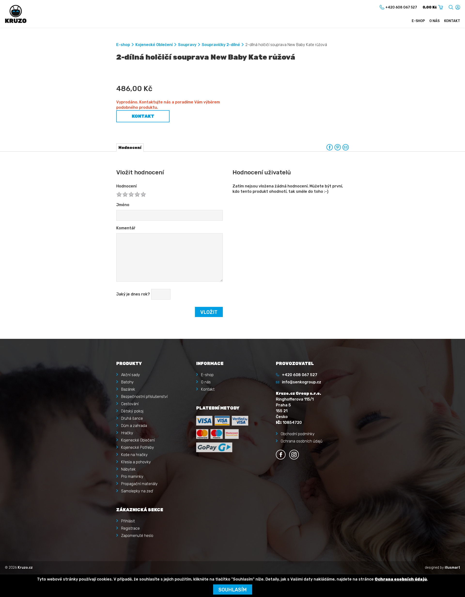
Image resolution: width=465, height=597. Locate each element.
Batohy (127, 382)
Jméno (122, 204)
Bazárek (128, 389)
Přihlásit (128, 521)
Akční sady (130, 374)
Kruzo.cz (25, 568)
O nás (434, 21)
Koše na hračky (134, 454)
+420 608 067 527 (299, 374)
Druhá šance (132, 418)
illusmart (452, 568)
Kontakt (452, 21)
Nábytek (128, 469)
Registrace (130, 528)
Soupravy (187, 44)
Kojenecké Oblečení (154, 44)
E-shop (418, 21)
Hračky (127, 433)
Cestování (130, 404)
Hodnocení (126, 186)
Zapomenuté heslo (137, 535)
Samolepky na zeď (137, 491)
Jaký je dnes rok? (133, 294)
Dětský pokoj (132, 411)
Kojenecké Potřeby (137, 447)
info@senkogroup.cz (301, 382)
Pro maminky (132, 476)
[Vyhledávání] (451, 6)
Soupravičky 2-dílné (221, 44)
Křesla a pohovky (136, 462)
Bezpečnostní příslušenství (144, 396)
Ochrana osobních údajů (301, 441)
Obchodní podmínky (298, 434)
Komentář (125, 228)
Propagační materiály (139, 483)
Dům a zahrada (134, 425)
